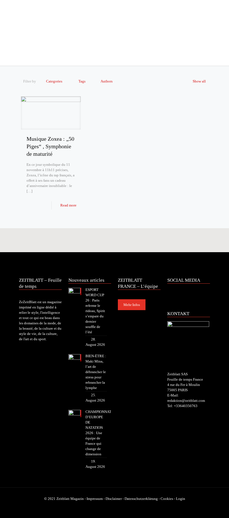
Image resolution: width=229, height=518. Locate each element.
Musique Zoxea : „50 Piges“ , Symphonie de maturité (50, 146)
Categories (54, 81)
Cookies (167, 499)
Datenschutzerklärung (141, 499)
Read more (68, 205)
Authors (107, 81)
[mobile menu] (23, 58)
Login (180, 499)
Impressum (95, 499)
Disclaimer (114, 499)
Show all (199, 81)
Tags (81, 81)
